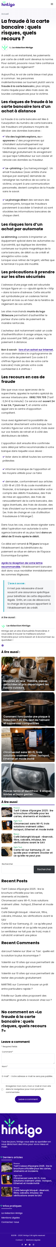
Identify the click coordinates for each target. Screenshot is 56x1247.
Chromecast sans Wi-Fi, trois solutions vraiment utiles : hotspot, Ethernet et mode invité (27, 904)
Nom (5, 1066)
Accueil (5, 13)
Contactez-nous (10, 1222)
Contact (19, 1240)
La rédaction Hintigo (22, 47)
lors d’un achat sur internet (36, 349)
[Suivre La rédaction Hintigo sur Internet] (2, 645)
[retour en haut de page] (52, 1232)
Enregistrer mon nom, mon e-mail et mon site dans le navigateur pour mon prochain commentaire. (28, 1089)
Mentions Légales (10, 1217)
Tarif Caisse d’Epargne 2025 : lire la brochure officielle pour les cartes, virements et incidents (22, 892)
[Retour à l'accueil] (22, 4)
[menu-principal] (52, 4)
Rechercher (7, 864)
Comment (7, 1051)
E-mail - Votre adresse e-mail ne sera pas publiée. (27, 1076)
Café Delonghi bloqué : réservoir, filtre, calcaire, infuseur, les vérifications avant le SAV (27, 916)
